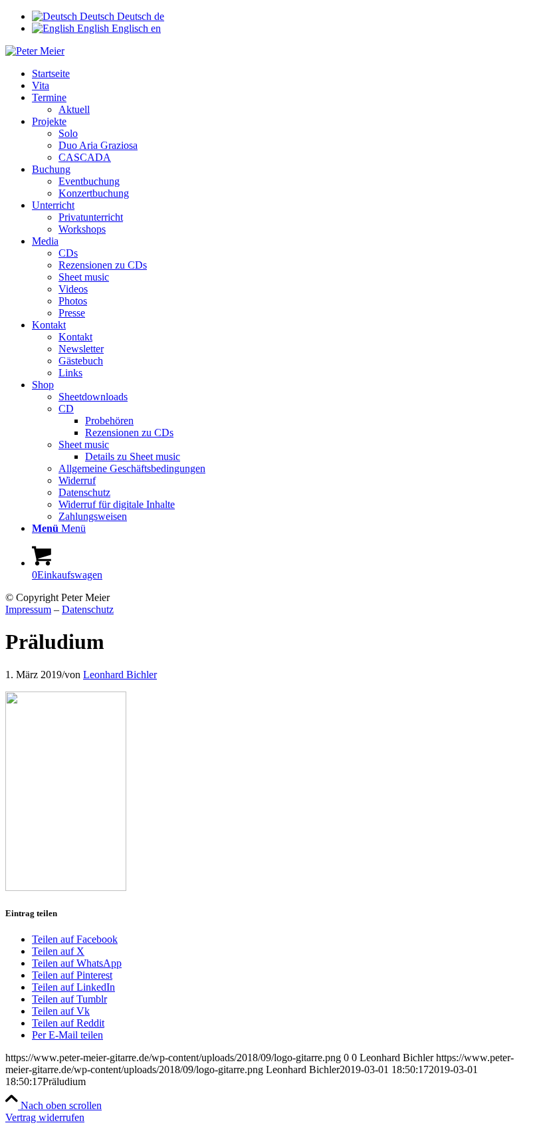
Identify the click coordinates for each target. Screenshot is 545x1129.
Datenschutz (88, 609)
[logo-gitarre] (34, 51)
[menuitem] (286, 74)
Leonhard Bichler (120, 674)
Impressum (28, 609)
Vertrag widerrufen (44, 1117)
